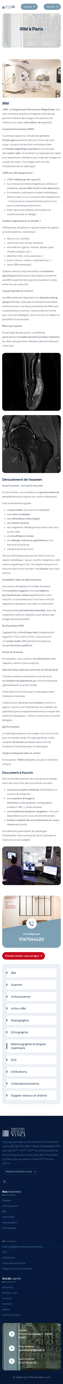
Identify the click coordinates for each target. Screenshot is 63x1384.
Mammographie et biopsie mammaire (28, 1046)
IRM (13, 973)
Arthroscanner (21, 997)
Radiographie (20, 1020)
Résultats (7, 1287)
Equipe (6, 1309)
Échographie (19, 1032)
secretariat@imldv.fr (32, 1350)
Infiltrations (19, 1072)
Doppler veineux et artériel (29, 1095)
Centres (6, 1298)
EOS (13, 1060)
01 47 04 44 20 (27, 1362)
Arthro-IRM (18, 1008)
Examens (7, 1303)
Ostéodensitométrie (25, 1084)
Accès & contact (11, 1314)
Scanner (16, 985)
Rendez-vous (9, 1292)
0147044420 (31, 939)
